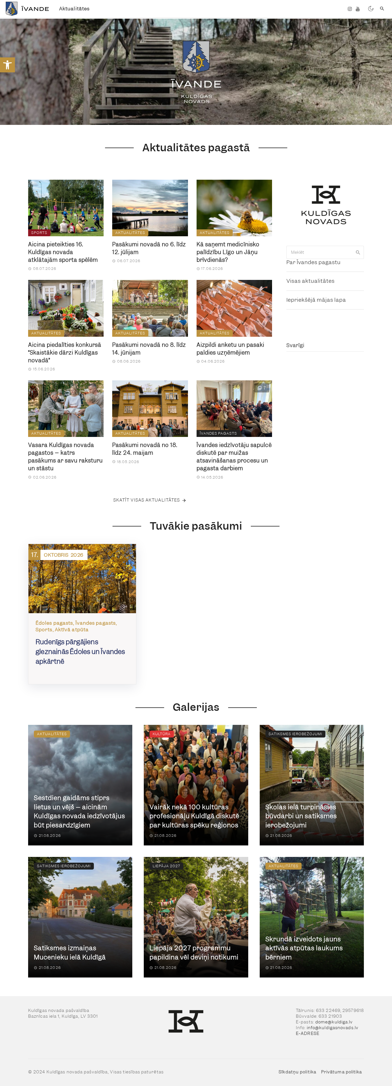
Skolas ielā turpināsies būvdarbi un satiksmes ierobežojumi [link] (301, 816)
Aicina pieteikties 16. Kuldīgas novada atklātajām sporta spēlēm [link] (63, 252)
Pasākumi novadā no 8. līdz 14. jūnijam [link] (149, 348)
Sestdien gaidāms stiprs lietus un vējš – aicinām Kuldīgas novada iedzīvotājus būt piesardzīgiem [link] (79, 811)
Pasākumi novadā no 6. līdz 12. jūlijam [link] (149, 248)
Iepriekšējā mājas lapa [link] (316, 299)
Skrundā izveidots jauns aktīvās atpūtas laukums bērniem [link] (304, 948)
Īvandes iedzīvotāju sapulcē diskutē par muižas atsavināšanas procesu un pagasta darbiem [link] (234, 457)
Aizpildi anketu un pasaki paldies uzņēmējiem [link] (230, 348)
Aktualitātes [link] (74, 8)
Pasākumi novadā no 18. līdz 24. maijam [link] (144, 449)
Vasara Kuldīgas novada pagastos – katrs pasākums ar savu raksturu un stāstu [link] (65, 457)
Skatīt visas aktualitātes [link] (146, 500)
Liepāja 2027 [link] (166, 866)
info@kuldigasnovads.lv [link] (332, 1028)
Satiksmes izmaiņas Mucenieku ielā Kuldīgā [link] (70, 952)
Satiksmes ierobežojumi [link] (295, 733)
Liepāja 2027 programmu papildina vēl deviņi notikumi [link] (194, 952)
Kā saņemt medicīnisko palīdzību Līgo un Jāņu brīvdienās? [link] (228, 252)
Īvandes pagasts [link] (218, 433)
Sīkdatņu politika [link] (297, 1072)
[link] (7, 64)
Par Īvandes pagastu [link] (313, 262)
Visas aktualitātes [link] (310, 280)
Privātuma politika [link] (341, 1072)
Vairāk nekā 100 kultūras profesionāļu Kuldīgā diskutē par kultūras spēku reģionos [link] (194, 816)
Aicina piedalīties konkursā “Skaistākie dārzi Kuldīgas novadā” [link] (64, 352)
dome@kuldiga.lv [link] (334, 1022)
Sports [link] (39, 232)
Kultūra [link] (162, 733)
